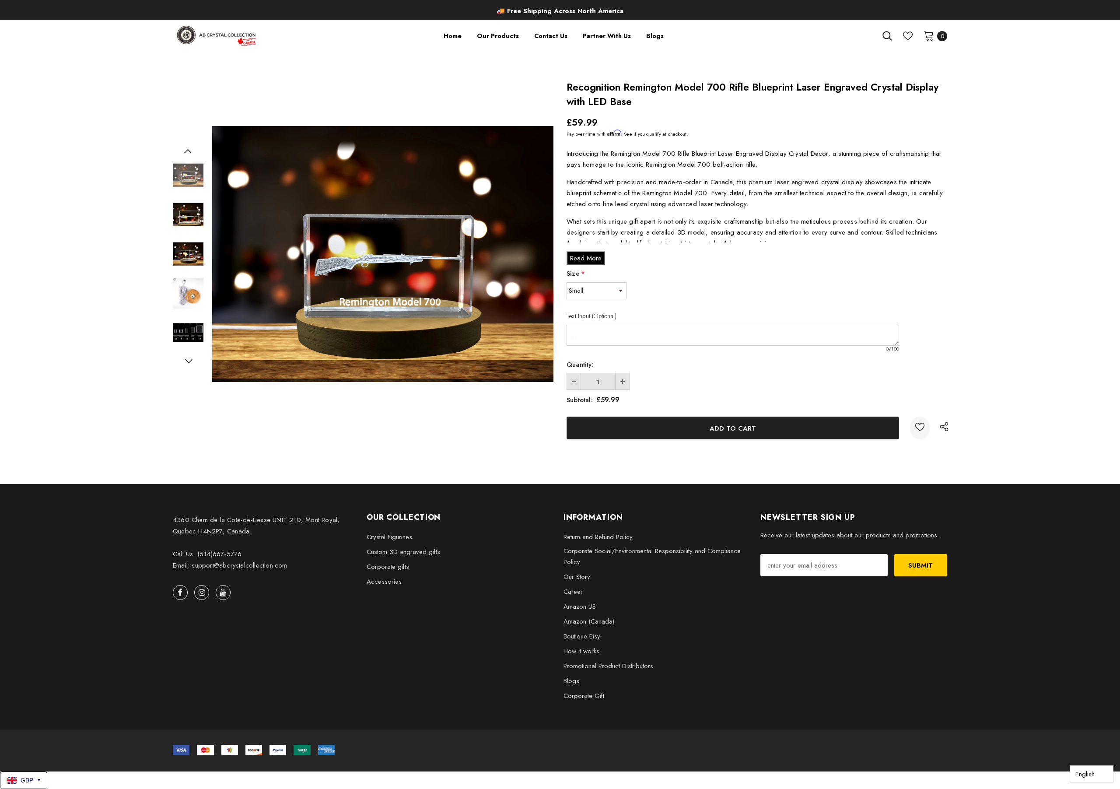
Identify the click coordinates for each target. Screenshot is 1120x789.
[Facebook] (180, 592)
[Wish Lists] (920, 428)
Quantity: (580, 364)
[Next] (188, 361)
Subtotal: (580, 400)
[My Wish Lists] (908, 36)
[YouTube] (223, 592)
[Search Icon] (887, 36)
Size (576, 273)
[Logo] (217, 35)
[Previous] (188, 151)
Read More (586, 258)
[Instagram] (201, 592)
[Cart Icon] (929, 35)
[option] (560, 11)
